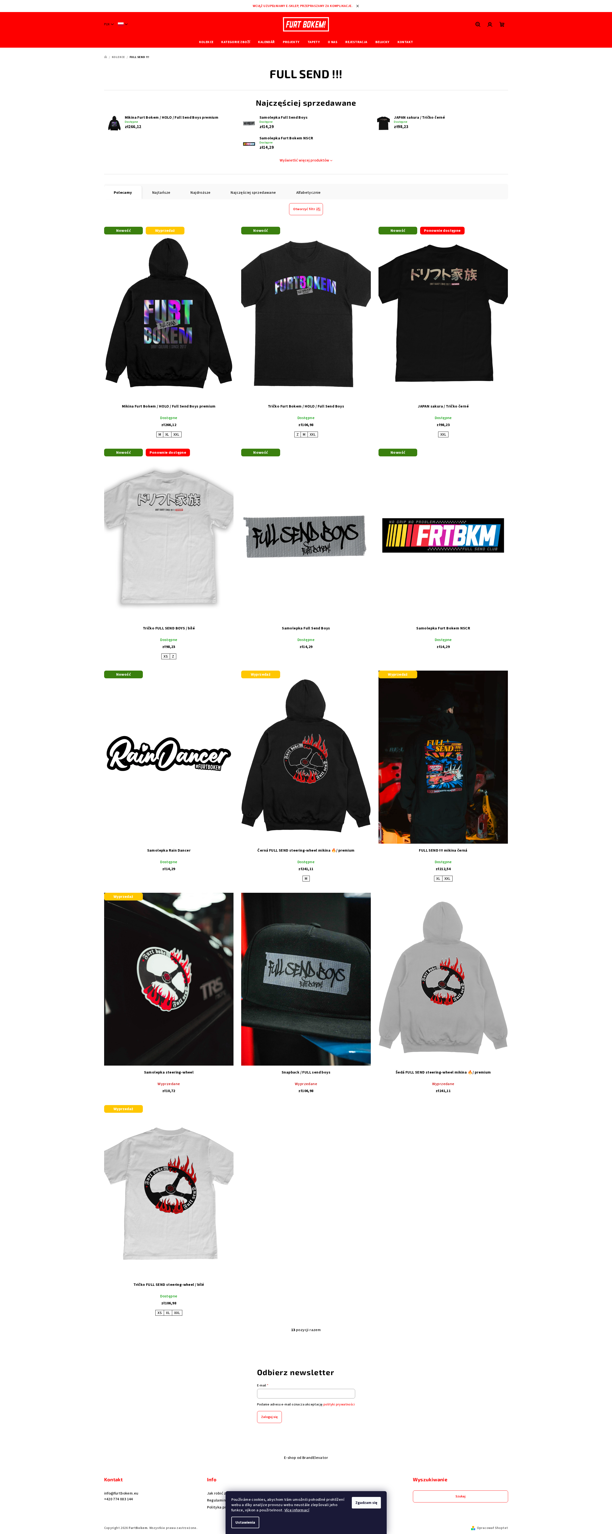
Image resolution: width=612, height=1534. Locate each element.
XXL (176, 434)
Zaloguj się (269, 1417)
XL (167, 434)
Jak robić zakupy (222, 1493)
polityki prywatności (339, 1404)
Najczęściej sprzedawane (253, 192)
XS (166, 656)
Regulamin (216, 1500)
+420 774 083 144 (118, 1499)
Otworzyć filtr (304, 209)
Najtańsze (161, 192)
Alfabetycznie (308, 192)
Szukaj (460, 1496)
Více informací (296, 1510)
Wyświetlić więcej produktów (304, 160)
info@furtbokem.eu (121, 1493)
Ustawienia (245, 1522)
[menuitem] (206, 42)
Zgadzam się (366, 1502)
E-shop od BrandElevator (306, 1457)
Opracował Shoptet (492, 1528)
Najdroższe (200, 192)
